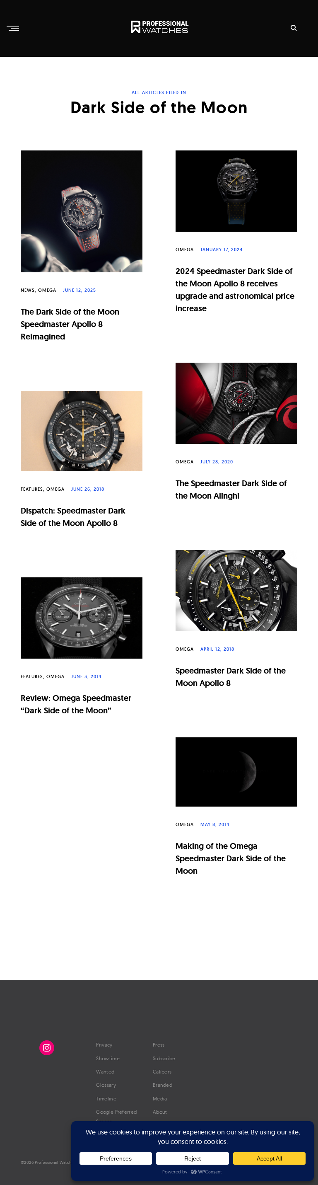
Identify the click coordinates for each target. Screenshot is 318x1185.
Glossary (106, 1085)
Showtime (107, 1058)
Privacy (104, 1045)
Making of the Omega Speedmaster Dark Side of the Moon (231, 858)
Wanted (105, 1072)
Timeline (106, 1098)
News (28, 290)
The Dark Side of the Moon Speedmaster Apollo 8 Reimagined (70, 324)
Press (159, 1045)
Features (32, 489)
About (160, 1112)
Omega (47, 290)
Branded (162, 1085)
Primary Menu (13, 28)
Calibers (162, 1072)
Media (160, 1098)
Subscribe (164, 1058)
